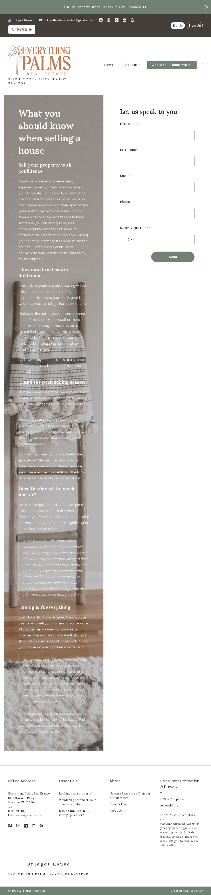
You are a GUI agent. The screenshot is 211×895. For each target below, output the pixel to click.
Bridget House (48, 864)
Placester (196, 891)
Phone (125, 202)
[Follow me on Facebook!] (101, 20)
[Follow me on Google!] (132, 20)
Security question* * (135, 228)
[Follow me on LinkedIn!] (124, 20)
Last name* (129, 150)
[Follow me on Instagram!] (109, 20)
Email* (125, 176)
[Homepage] (39, 59)
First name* (129, 124)
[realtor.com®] (116, 20)
